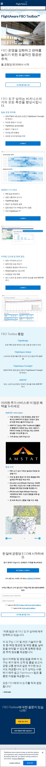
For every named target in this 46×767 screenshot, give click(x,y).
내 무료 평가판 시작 (23, 85)
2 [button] (24, 538)
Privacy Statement (18, 758)
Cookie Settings (14, 763)
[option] (23, 472)
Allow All (30, 763)
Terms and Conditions (28, 608)
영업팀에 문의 (31, 578)
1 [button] (22, 538)
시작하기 (23, 143)
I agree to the (24, 605)
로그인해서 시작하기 (23, 75)
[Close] (42, 752)
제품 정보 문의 (23, 721)
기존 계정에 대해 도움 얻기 (23, 731)
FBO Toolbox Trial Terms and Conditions (28, 605)
